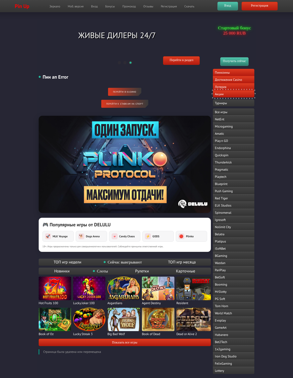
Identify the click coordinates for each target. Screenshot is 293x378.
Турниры (221, 103)
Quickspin (221, 155)
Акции (219, 94)
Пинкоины (222, 72)
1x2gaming (222, 349)
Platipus (220, 241)
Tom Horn (221, 306)
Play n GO (221, 141)
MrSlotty (220, 292)
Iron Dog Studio (226, 356)
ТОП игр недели (67, 262)
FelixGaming (223, 363)
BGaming (221, 256)
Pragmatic (221, 169)
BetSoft (220, 277)
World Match (223, 313)
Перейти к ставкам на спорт (124, 103)
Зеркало (54, 6)
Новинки (62, 271)
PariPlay (220, 270)
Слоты (102, 271)
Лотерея (220, 87)
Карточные (185, 271)
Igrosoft (220, 220)
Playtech (220, 177)
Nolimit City (223, 227)
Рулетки (142, 271)
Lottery (219, 371)
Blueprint (221, 184)
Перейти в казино (124, 91)
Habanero (221, 335)
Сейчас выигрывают (125, 262)
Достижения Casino (228, 80)
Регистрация (169, 6)
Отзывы (148, 6)
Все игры (221, 112)
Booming (221, 284)
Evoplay (220, 320)
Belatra (219, 234)
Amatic (219, 134)
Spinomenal (223, 213)
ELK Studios (223, 205)
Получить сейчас (234, 61)
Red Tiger (221, 198)
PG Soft (220, 299)
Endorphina (223, 148)
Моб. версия (76, 6)
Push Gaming (224, 191)
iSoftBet (220, 248)
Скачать (189, 6)
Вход (94, 6)
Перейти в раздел (181, 60)
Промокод (129, 6)
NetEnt (219, 119)
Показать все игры (124, 342)
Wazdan (220, 263)
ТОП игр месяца (182, 262)
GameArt (220, 328)
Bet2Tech (221, 342)
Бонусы (110, 6)
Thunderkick (223, 162)
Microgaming (224, 126)
